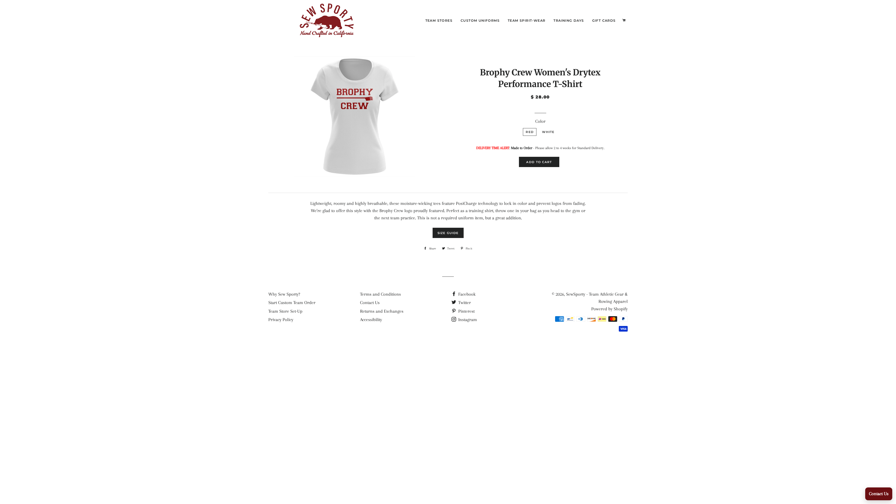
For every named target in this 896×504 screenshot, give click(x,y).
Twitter (464, 302)
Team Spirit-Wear (526, 20)
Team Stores (438, 20)
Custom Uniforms (480, 20)
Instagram (467, 319)
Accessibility (371, 319)
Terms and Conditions (380, 294)
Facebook (466, 294)
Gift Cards (604, 20)
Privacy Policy (280, 319)
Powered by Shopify (609, 309)
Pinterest (466, 311)
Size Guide (448, 233)
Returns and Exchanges (381, 311)
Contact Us (370, 302)
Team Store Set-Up (285, 311)
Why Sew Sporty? (284, 294)
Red (530, 132)
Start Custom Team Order (291, 302)
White (548, 132)
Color (540, 121)
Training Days (568, 20)
